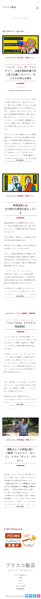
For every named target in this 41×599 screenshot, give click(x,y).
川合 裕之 (20, 57)
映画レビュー (30, 57)
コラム (20, 580)
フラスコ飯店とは (20, 575)
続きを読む (22, 163)
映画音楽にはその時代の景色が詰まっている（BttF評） (20, 90)
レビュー (20, 583)
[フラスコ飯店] (9, 8)
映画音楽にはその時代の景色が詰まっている (21, 209)
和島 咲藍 (20, 440)
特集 (20, 578)
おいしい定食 (20, 586)
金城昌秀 (20, 196)
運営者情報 (20, 589)
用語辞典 (32, 313)
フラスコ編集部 (21, 313)
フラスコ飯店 (20, 565)
